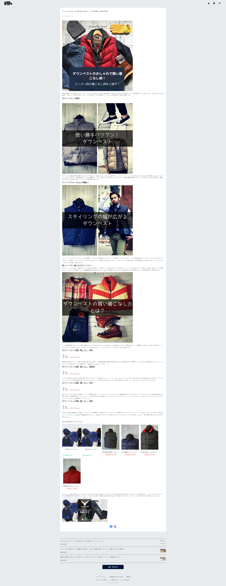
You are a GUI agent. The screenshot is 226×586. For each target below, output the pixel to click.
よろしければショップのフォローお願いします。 (77, 498)
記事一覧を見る (113, 567)
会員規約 (128, 576)
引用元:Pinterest (75, 357)
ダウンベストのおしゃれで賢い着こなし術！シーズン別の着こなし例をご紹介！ (85, 11)
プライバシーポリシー (101, 576)
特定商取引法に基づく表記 (116, 576)
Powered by (111, 582)
